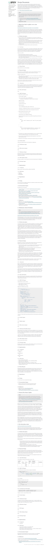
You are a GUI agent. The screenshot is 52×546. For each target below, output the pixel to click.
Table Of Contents (11, 4)
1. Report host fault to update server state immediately (12, 6)
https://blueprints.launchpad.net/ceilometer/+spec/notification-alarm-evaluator (29, 213)
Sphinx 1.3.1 (38, 544)
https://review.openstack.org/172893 (26, 212)
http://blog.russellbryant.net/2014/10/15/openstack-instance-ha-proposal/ (30, 203)
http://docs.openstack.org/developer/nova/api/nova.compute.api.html (28, 195)
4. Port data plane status (11, 10)
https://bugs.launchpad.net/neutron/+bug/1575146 (36, 539)
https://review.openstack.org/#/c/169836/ (32, 18)
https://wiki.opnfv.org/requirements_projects (26, 10)
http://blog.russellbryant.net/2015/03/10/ (34, 204)
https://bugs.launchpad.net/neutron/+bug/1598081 (25, 401)
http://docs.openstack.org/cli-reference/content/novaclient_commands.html (29, 193)
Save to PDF (9, 13)
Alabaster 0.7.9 (42, 544)
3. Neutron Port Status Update (12, 9)
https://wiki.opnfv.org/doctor (29, 201)
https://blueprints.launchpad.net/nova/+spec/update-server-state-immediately (28, 27)
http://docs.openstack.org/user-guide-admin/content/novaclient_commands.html (28, 191)
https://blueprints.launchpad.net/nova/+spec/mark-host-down (30, 19)
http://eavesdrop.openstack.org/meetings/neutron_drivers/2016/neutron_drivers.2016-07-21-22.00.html (30, 542)
